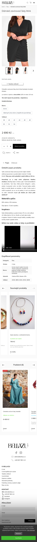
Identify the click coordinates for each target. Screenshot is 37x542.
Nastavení (18, 533)
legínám (5, 217)
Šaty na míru (5, 485)
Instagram (21, 452)
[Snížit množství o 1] (4, 146)
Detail (4, 428)
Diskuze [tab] (14, 163)
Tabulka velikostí (6, 474)
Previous (3, 288)
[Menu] (34, 2)
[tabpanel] (22, 323)
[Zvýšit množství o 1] (10, 146)
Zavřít (31, 157)
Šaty (13, 260)
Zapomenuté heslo (6, 522)
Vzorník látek (5, 476)
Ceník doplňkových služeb (9, 471)
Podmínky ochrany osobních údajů (11, 483)
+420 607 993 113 (20, 460)
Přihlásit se (30, 521)
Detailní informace (7, 101)
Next (34, 288)
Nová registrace (6, 520)
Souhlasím (18, 538)
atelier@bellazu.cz (20, 457)
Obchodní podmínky (7, 480)
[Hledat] (27, 2)
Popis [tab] (7, 163)
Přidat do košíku (19, 146)
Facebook (16, 452)
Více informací (31, 530)
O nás (3, 469)
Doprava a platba (6, 478)
